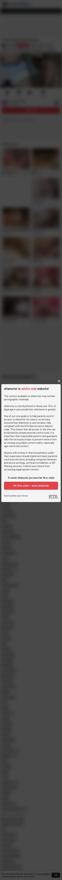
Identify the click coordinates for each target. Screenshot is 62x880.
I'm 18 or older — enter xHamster (31, 485)
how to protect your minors (16, 496)
